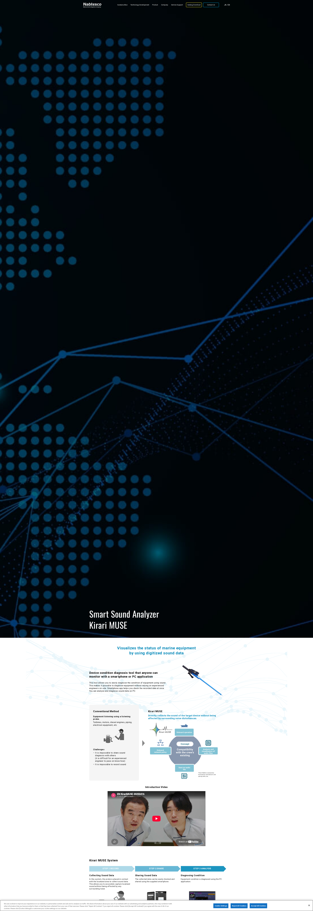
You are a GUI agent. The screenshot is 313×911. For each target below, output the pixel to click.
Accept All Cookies (258, 906)
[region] (156, 905)
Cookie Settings (221, 906)
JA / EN (227, 5)
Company (164, 5)
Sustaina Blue (122, 5)
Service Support (177, 5)
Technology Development (139, 5)
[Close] (309, 905)
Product (155, 5)
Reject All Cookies (239, 906)
